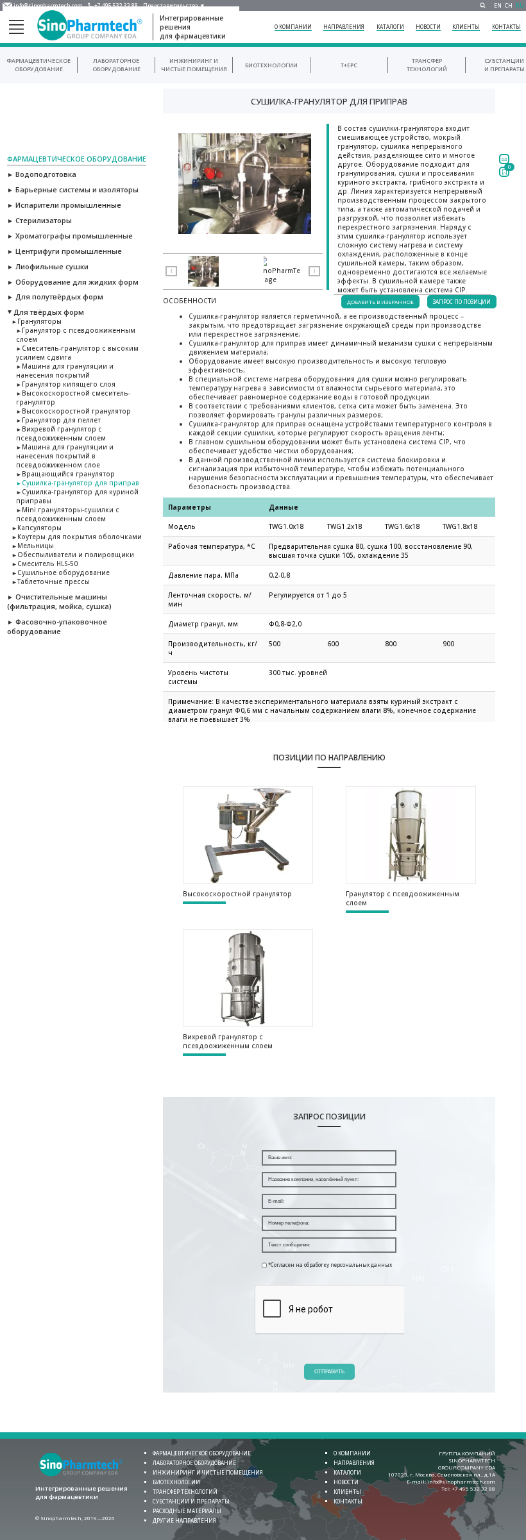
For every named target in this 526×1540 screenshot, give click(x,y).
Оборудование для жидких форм (73, 282)
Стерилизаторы (39, 220)
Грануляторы (37, 321)
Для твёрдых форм (45, 312)
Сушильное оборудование (61, 572)
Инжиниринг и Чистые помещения (194, 64)
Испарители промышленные (64, 205)
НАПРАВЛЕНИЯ (343, 26)
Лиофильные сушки (48, 266)
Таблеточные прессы (51, 581)
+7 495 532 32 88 (116, 5)
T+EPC (349, 65)
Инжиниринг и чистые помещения (208, 1472)
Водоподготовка (41, 174)
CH (509, 5)
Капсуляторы (37, 527)
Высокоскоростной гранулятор (73, 410)
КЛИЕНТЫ (466, 26)
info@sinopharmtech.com (48, 5)
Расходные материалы (187, 1510)
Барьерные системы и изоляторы (73, 189)
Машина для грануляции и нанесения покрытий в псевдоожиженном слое (65, 455)
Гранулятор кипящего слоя (65, 384)
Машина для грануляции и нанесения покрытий (65, 371)
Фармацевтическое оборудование (38, 64)
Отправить (329, 1372)
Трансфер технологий (427, 64)
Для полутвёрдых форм (55, 296)
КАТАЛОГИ (390, 26)
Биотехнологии (271, 65)
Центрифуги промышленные (64, 251)
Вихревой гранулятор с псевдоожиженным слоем (61, 433)
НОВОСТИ (428, 26)
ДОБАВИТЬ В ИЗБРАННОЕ (380, 301)
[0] (504, 172)
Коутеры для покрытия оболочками (77, 536)
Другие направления (184, 1520)
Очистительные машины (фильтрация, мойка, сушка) (59, 601)
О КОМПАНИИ (293, 26)
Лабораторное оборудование (116, 64)
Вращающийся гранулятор (65, 473)
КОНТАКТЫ (506, 26)
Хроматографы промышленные (70, 235)
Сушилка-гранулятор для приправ (77, 482)
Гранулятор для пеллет (58, 419)
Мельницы (33, 545)
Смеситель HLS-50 (45, 563)
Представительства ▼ (174, 5)
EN (498, 5)
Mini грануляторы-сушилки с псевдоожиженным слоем (67, 514)
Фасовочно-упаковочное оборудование (57, 626)
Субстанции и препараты (504, 64)
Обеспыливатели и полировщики (73, 554)
